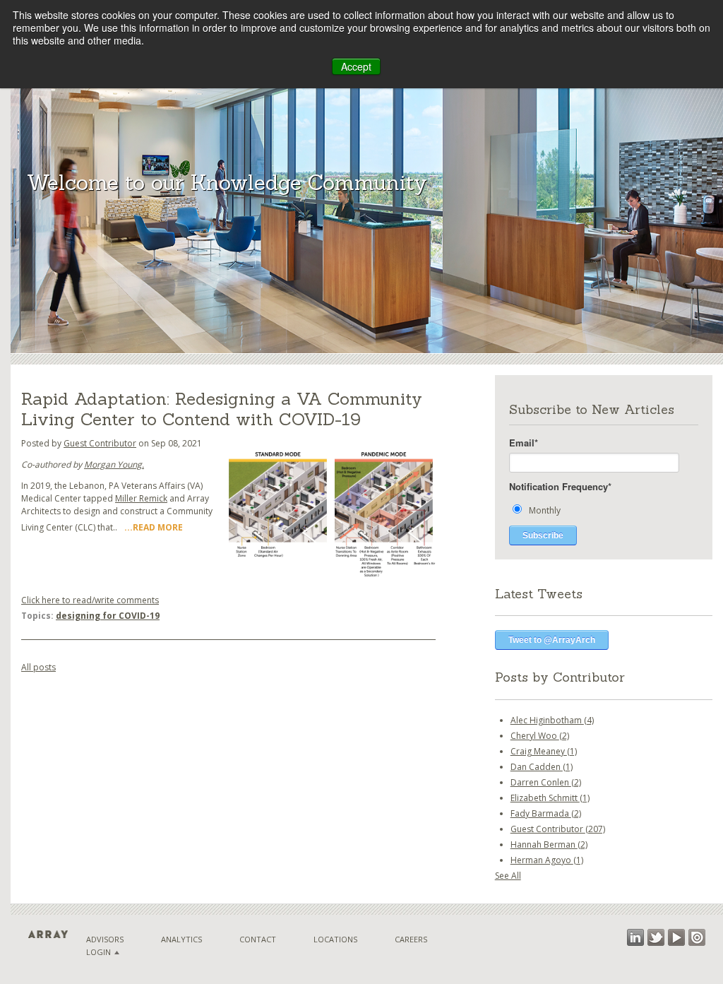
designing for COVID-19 (108, 616)
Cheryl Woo (539, 736)
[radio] (603, 509)
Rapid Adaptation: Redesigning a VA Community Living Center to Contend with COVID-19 (221, 409)
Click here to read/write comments (90, 600)
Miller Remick (141, 498)
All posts (38, 667)
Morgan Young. (114, 464)
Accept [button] (356, 66)
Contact (257, 939)
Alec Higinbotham (552, 720)
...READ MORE (153, 527)
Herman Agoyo (546, 860)
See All (508, 876)
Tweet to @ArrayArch (551, 640)
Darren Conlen (545, 782)
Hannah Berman (548, 844)
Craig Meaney (543, 751)
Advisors (105, 939)
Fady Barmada (545, 813)
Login (98, 952)
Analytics (181, 939)
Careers (411, 939)
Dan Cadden (541, 767)
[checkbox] (603, 509)
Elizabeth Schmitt (550, 798)
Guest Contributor (100, 443)
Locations (335, 939)
